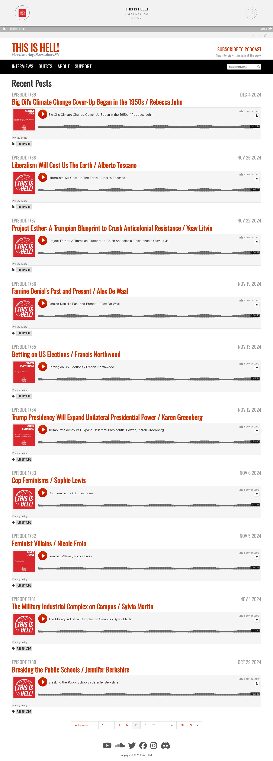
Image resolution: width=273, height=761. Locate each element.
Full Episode (24, 144)
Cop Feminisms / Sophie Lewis (49, 480)
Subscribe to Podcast (239, 49)
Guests (45, 66)
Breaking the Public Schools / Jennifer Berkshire (70, 669)
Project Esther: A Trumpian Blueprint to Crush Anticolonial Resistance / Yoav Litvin (112, 228)
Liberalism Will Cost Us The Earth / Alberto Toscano (74, 165)
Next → (194, 725)
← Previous (81, 725)
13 (119, 725)
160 (182, 725)
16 (145, 725)
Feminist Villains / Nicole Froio (49, 543)
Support (83, 66)
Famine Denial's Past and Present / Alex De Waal (70, 291)
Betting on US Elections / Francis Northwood (66, 354)
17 (153, 725)
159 (171, 725)
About (64, 66)
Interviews (22, 66)
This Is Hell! (35, 47)
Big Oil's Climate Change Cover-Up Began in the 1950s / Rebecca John (97, 102)
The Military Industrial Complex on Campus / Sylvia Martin (82, 606)
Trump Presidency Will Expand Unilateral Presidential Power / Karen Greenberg (107, 417)
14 (127, 725)
